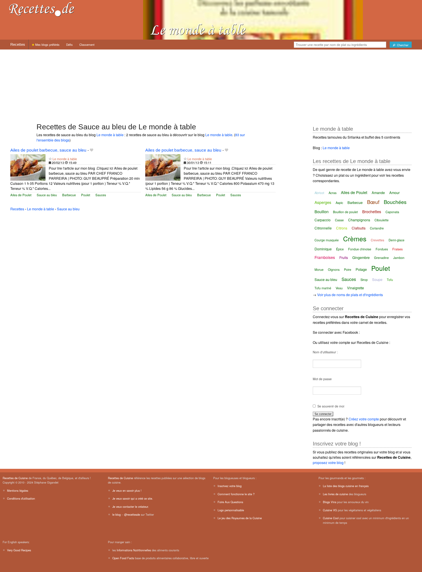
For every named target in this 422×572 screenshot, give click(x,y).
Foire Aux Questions (230, 502)
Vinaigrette (355, 287)
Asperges (323, 202)
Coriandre (377, 228)
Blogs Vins (329, 502)
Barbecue (69, 194)
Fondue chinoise (359, 249)
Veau (339, 288)
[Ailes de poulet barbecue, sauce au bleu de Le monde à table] (27, 166)
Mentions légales (17, 490)
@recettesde (132, 514)
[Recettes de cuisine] (41, 8)
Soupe (377, 279)
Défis (69, 44)
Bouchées (395, 201)
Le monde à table (110, 134)
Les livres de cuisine (335, 494)
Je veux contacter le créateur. (130, 506)
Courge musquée (327, 240)
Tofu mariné (323, 288)
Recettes (17, 44)
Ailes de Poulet (20, 194)
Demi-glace (396, 240)
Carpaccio (323, 219)
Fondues (382, 249)
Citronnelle (323, 228)
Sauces (100, 194)
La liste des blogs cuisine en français (346, 486)
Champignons (359, 219)
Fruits (343, 257)
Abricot (319, 193)
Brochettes (371, 211)
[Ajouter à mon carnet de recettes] (91, 150)
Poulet (85, 194)
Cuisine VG (330, 510)
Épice (340, 249)
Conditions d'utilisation (21, 498)
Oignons (334, 269)
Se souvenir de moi (330, 406)
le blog (116, 514)
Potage (361, 269)
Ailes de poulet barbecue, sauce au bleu (48, 150)
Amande (378, 192)
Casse (339, 220)
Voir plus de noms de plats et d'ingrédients (350, 294)
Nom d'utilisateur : (325, 352)
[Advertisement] (211, 84)
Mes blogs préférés (47, 44)
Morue (319, 269)
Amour (394, 192)
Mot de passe (322, 379)
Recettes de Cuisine (15, 478)
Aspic (339, 202)
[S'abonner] (50, 158)
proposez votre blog (328, 462)
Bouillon (322, 211)
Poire (347, 269)
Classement (87, 44)
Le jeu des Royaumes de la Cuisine (240, 518)
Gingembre (361, 257)
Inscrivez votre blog (230, 486)
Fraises (397, 249)
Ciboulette (382, 220)
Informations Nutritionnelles (134, 550)
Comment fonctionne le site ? (236, 494)
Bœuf (373, 201)
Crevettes (377, 240)
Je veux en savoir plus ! (127, 490)
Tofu (390, 279)
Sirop (364, 279)
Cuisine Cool (331, 518)
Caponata (392, 212)
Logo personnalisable (231, 510)
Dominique (323, 248)
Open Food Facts (123, 558)
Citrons (341, 228)
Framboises (325, 257)
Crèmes (354, 238)
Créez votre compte (364, 419)
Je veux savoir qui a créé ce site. (132, 498)
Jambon (398, 257)
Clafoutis (359, 228)
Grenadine (381, 257)
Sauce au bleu (47, 194)
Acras (333, 193)
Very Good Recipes (19, 550)
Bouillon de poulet (345, 212)
